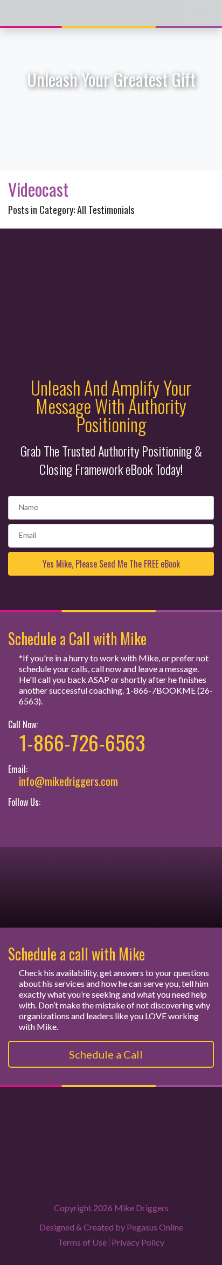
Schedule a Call (107, 1054)
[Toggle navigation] (202, 13)
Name (28, 506)
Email (27, 535)
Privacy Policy (138, 1242)
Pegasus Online (155, 1227)
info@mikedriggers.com (68, 781)
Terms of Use (82, 1242)
